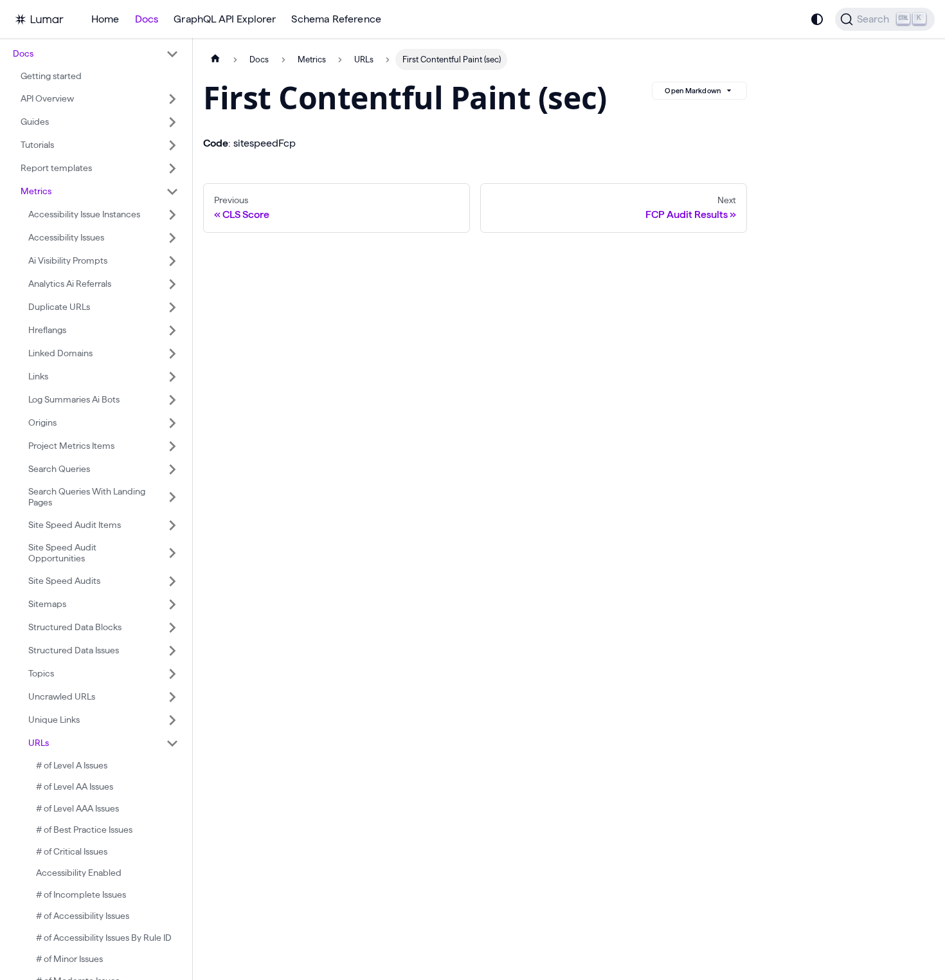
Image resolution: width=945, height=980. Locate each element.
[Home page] (215, 59)
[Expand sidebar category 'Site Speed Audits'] (172, 581)
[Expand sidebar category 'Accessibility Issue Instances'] (172, 214)
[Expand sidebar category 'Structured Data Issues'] (172, 650)
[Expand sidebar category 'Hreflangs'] (172, 330)
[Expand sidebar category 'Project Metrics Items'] (172, 446)
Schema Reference (336, 19)
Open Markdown (693, 91)
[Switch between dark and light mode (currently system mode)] (817, 19)
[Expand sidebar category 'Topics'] (172, 674)
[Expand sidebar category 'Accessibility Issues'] (172, 238)
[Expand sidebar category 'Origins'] (172, 423)
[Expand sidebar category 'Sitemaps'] (172, 604)
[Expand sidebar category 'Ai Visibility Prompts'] (172, 261)
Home (105, 19)
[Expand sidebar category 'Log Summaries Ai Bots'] (172, 400)
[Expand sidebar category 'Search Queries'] (172, 469)
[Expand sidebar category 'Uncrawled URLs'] (172, 697)
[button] (95, 54)
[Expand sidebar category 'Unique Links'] (172, 720)
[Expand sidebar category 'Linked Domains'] (172, 353)
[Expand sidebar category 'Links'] (172, 377)
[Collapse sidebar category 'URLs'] (172, 743)
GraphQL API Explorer (225, 19)
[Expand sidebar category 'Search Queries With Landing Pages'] (172, 497)
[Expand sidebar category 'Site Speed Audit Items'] (172, 525)
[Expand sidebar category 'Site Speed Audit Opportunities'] (172, 553)
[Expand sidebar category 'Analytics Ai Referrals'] (172, 284)
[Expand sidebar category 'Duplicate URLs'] (172, 307)
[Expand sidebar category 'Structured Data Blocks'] (172, 627)
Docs (147, 19)
